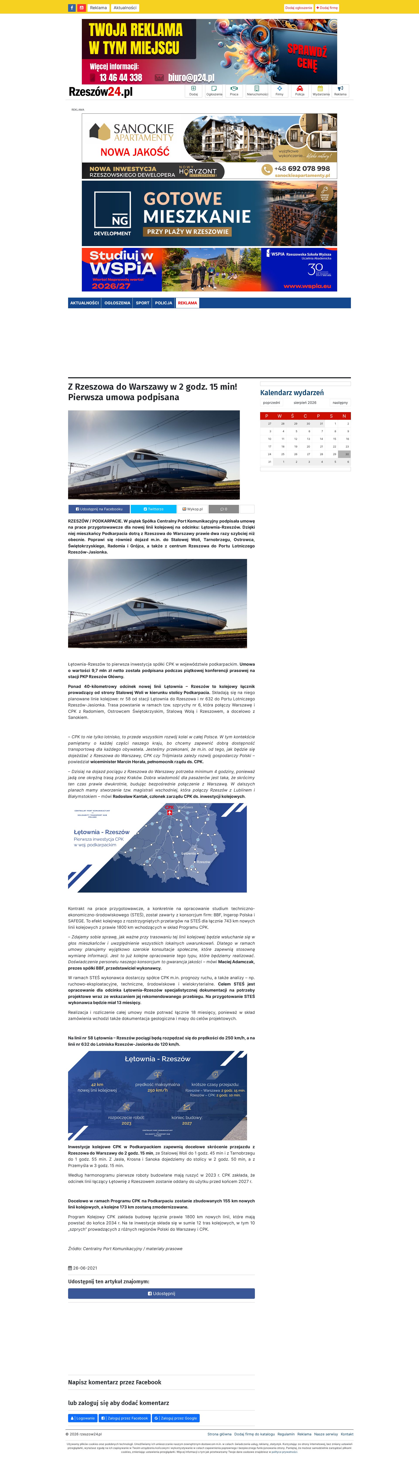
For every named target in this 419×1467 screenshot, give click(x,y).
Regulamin (286, 1434)
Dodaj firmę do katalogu (254, 1434)
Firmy (279, 94)
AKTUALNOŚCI (84, 303)
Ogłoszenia (214, 94)
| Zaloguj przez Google (177, 1418)
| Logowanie (84, 1418)
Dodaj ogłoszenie (298, 8)
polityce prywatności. (285, 1451)
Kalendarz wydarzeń (292, 393)
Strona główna (220, 1434)
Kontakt (347, 1434)
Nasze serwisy (326, 1434)
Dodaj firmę (328, 8)
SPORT (142, 303)
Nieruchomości (257, 94)
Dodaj (193, 94)
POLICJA (163, 303)
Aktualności (125, 7)
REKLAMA (187, 303)
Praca (234, 94)
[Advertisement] (209, 344)
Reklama (98, 7)
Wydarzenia (321, 94)
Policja (299, 94)
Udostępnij (163, 1293)
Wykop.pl (194, 509)
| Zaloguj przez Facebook (126, 1418)
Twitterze (155, 509)
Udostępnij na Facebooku (100, 509)
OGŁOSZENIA (117, 303)
